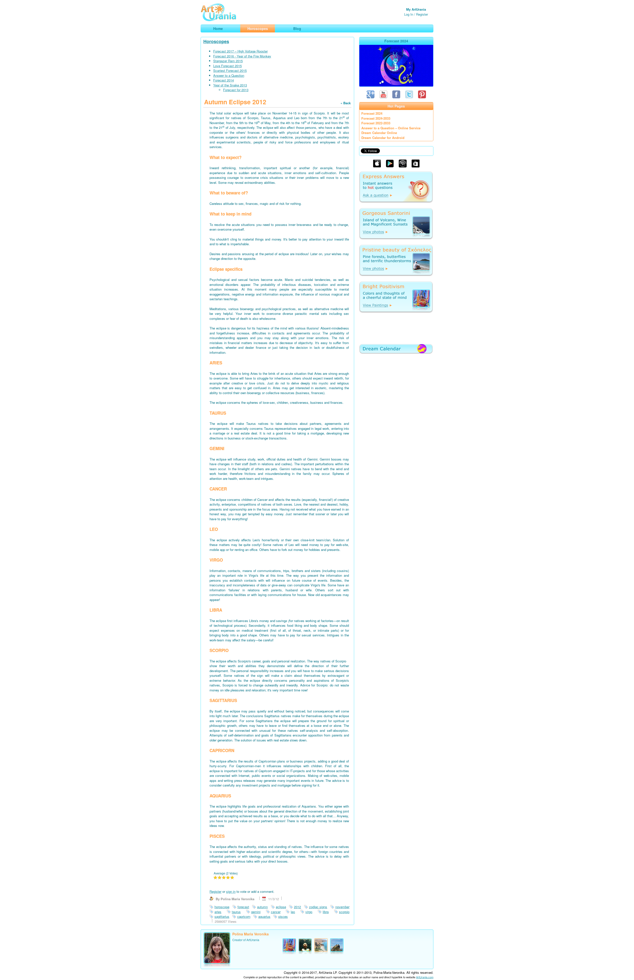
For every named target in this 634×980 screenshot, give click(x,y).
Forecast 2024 (371, 113)
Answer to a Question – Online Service (391, 128)
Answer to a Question (228, 75)
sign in (231, 891)
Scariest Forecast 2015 (230, 70)
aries (217, 911)
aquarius (264, 916)
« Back (346, 103)
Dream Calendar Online (379, 132)
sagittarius (221, 916)
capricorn (243, 916)
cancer (276, 911)
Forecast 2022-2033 (375, 123)
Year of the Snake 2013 (230, 85)
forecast (243, 906)
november (342, 906)
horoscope (221, 906)
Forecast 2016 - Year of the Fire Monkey (242, 56)
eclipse (281, 906)
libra (326, 911)
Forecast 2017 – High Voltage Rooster (240, 51)
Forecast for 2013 (235, 89)
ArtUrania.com (424, 977)
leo (293, 911)
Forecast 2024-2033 (375, 118)
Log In (408, 14)
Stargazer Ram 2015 (228, 60)
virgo (308, 911)
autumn (262, 906)
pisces (283, 916)
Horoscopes (216, 41)
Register (422, 14)
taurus (236, 911)
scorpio (344, 911)
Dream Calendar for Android (382, 137)
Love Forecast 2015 (227, 65)
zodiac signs (318, 906)
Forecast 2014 (223, 80)
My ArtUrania (416, 9)
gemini (256, 911)
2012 (297, 906)
